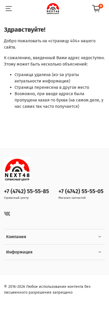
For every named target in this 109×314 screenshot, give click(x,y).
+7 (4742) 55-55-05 (80, 191)
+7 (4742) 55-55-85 (26, 191)
